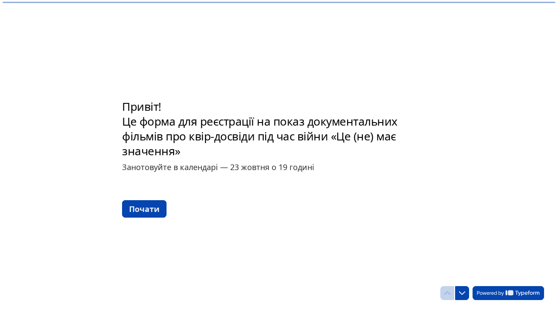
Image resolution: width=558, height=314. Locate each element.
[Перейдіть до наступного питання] (462, 293)
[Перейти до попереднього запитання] (447, 293)
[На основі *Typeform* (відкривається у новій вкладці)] (508, 293)
